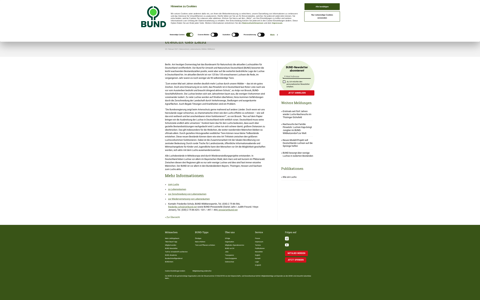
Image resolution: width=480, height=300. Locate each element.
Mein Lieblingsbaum (172, 238)
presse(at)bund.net (228, 209)
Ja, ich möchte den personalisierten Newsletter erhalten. (298, 84)
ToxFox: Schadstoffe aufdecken (176, 252)
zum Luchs (173, 184)
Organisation (229, 242)
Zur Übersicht (173, 217)
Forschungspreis (231, 258)
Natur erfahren (200, 242)
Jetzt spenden (296, 260)
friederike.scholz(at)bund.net (182, 206)
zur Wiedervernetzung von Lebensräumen (189, 199)
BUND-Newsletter (171, 248)
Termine (258, 245)
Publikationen (260, 248)
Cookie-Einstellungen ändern (175, 271)
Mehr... (167, 278)
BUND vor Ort (229, 248)
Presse (257, 238)
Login (257, 262)
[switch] (214, 35)
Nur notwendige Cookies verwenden (322, 16)
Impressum (277, 23)
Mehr (272, 35)
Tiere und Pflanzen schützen (205, 245)
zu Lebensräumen (177, 189)
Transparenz (229, 255)
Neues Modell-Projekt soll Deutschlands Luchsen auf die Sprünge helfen (298, 143)
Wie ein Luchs (289, 177)
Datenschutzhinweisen (252, 23)
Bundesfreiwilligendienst (173, 258)
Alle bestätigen (322, 7)
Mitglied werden (170, 245)
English (257, 255)
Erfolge (227, 238)
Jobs (226, 252)
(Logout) (258, 265)
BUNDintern (169, 262)
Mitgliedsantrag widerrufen (202, 271)
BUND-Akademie (171, 255)
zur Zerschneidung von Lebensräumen (187, 194)
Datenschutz (229, 262)
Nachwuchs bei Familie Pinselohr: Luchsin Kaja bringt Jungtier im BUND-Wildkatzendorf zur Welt (297, 128)
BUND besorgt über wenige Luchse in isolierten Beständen (298, 154)
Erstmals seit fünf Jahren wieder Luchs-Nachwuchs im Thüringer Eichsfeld (297, 114)
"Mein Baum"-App (171, 242)
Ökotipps (198, 238)
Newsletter (259, 252)
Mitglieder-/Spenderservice (234, 245)
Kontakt (257, 258)
